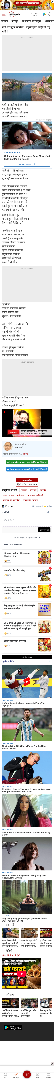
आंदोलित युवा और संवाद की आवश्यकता (28, 1013)
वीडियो (9, 950)
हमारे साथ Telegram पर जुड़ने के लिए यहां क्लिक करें (27, 469)
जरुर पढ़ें (10, 924)
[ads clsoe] (52, 1063)
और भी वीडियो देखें (11, 955)
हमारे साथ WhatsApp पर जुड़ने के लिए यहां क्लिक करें (27, 462)
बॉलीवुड (15, 21)
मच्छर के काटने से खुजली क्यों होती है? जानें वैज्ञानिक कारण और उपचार (10, 943)
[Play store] (44, 14)
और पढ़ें (25, 454)
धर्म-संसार (21, 495)
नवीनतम (10, 994)
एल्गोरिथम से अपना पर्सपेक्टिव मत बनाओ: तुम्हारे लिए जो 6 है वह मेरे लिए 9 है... (10, 1013)
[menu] (4, 14)
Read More (13, 432)
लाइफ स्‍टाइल (8, 495)
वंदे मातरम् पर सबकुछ (31, 21)
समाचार (4, 21)
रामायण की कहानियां (11, 500)
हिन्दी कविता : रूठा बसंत (27, 484)
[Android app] (13, 1027)
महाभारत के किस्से (35, 495)
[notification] (49, 14)
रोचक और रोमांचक (30, 500)
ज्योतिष (43, 490)
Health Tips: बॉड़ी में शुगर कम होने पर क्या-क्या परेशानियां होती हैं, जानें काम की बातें (29, 943)
